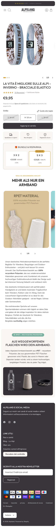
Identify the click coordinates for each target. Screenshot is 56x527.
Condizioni (49, 503)
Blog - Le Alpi (8, 441)
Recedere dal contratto (15, 454)
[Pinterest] (14, 422)
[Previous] (21, 253)
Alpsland (12, 522)
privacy (22, 503)
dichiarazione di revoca (35, 503)
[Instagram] (9, 422)
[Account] (45, 10)
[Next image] (53, 78)
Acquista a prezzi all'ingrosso (14, 449)
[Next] (35, 253)
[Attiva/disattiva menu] (5, 10)
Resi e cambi (8, 437)
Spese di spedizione (21, 104)
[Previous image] (43, 78)
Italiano (8, 515)
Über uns (7, 445)
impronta (14, 503)
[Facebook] (4, 422)
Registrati (11, 480)
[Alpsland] (28, 10)
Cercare (5, 503)
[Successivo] (52, 4)
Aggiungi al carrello (28, 126)
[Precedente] (4, 4)
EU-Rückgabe (7, 506)
